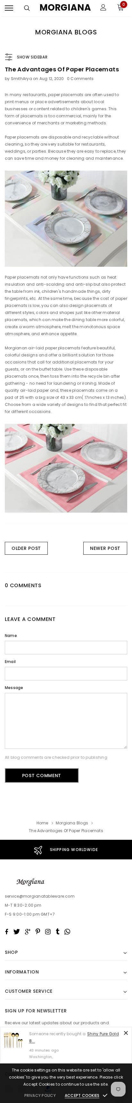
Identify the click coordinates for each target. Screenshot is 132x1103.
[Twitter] (16, 932)
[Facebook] (6, 932)
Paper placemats (22, 137)
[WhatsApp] (67, 932)
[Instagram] (48, 932)
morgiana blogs (72, 823)
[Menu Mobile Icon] (9, 8)
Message (14, 687)
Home (42, 823)
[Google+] (27, 932)
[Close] (125, 1033)
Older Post (26, 548)
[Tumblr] (57, 932)
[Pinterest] (38, 932)
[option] (66, 849)
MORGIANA (65, 8)
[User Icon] (103, 8)
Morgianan (16, 348)
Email (10, 661)
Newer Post (105, 548)
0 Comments (80, 78)
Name (11, 635)
